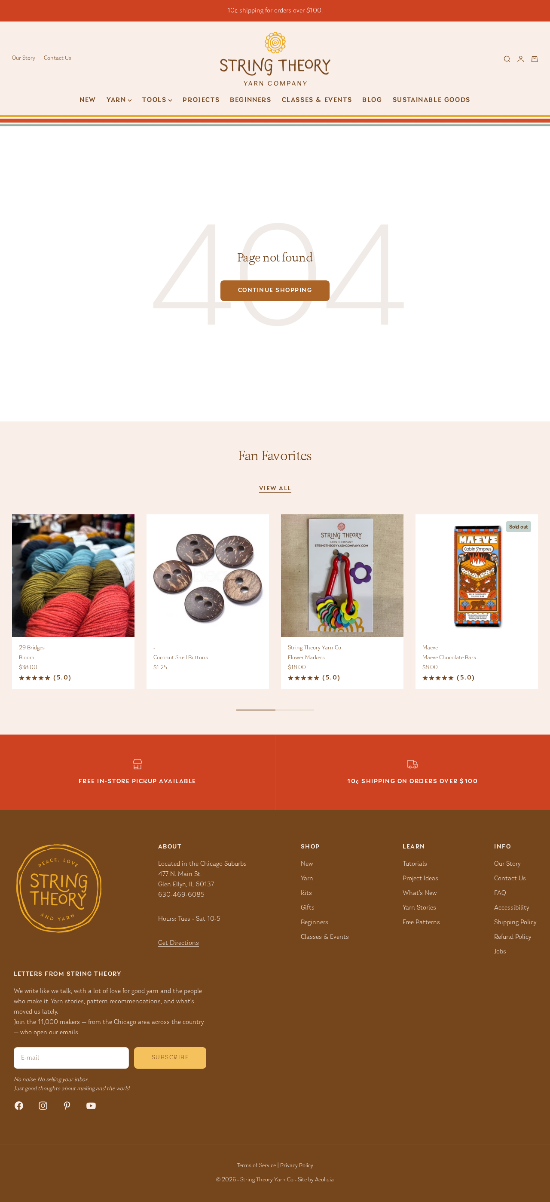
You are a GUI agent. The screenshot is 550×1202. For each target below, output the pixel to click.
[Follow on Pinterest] (67, 1106)
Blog (372, 100)
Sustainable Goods (432, 100)
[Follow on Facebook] (19, 1106)
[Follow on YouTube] (91, 1106)
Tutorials (415, 864)
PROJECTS (201, 100)
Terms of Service (256, 1166)
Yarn (307, 878)
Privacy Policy (296, 1166)
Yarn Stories (419, 907)
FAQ (500, 893)
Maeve (430, 648)
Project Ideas (420, 878)
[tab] (275, 456)
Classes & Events (317, 100)
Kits (306, 893)
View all (275, 489)
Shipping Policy (515, 922)
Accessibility (511, 907)
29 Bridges (32, 648)
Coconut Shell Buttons (180, 658)
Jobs (500, 951)
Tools (154, 100)
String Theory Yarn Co (314, 648)
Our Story (23, 58)
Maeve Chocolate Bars (449, 658)
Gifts (308, 907)
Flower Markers (306, 658)
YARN (116, 100)
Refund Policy (512, 937)
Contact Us (57, 58)
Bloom (26, 658)
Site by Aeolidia (316, 1180)
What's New (420, 893)
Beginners (250, 100)
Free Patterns (421, 922)
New (87, 100)
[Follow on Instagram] (43, 1106)
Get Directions (178, 943)
